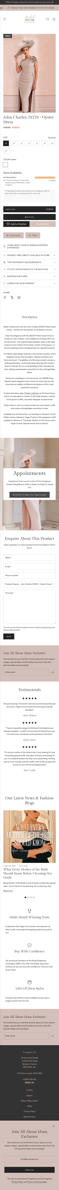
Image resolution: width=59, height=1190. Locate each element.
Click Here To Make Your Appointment (29, 495)
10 (14, 143)
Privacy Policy (47, 627)
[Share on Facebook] (5, 298)
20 (52, 143)
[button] (25, 897)
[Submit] (52, 672)
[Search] (47, 19)
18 (44, 143)
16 (37, 143)
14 (29, 143)
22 (6, 151)
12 (21, 143)
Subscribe (29, 1170)
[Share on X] (12, 298)
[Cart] (54, 19)
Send (9, 636)
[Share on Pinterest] (19, 298)
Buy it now (29, 217)
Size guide (52, 137)
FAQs (34, 235)
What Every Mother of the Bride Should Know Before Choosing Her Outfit (27, 874)
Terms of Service (9, 630)
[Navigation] (4, 19)
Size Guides (15, 235)
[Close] (53, 1126)
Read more (8, 891)
